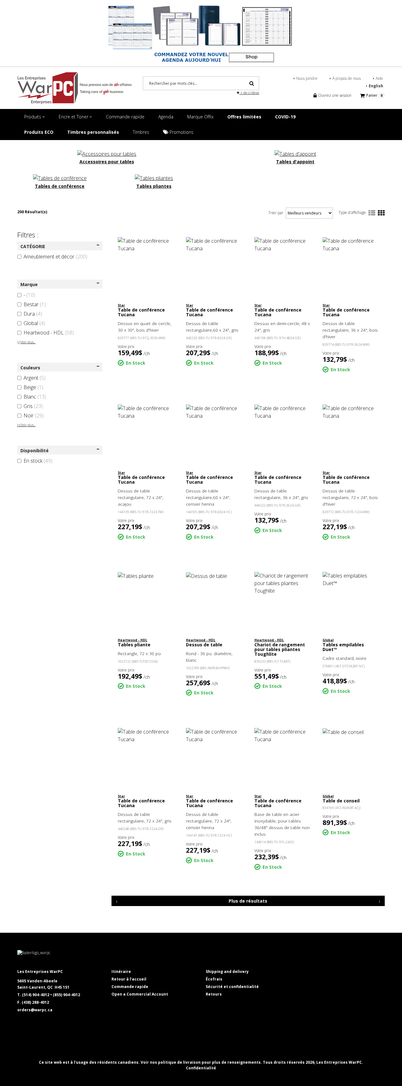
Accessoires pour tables (106, 161)
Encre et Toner (74, 117)
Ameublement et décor (55, 256)
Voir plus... (26, 342)
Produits (33, 117)
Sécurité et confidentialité (232, 986)
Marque (29, 284)
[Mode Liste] (371, 213)
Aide (379, 78)
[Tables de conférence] (60, 177)
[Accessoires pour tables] (106, 153)
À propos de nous (346, 78)
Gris (33, 406)
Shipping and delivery (227, 971)
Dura (33, 314)
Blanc (35, 397)
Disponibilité (34, 450)
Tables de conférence (59, 186)
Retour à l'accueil (128, 979)
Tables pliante (134, 645)
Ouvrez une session (334, 95)
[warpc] (74, 87)
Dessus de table (204, 645)
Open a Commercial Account (139, 994)
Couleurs (30, 368)
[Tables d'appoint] (295, 153)
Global (34, 323)
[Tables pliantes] (154, 177)
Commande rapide (125, 117)
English (376, 86)
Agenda (165, 117)
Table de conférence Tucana (141, 312)
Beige (33, 387)
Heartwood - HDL (49, 332)
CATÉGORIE (32, 246)
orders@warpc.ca (34, 1010)
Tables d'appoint (295, 161)
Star (121, 305)
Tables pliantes (153, 186)
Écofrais (214, 979)
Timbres (141, 132)
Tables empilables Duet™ (343, 647)
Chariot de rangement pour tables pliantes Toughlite (279, 649)
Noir (34, 415)
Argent (35, 378)
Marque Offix (200, 117)
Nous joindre (307, 78)
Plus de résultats (248, 901)
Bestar (35, 304)
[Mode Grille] (381, 213)
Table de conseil (341, 801)
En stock (38, 461)
